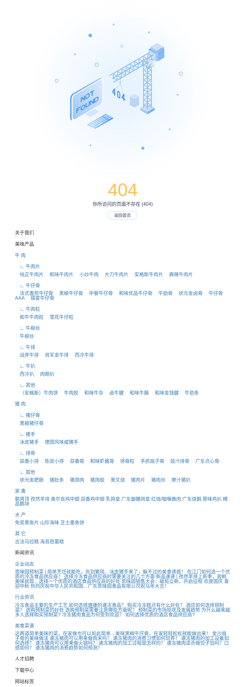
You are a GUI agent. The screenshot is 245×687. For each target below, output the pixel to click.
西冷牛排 (82, 355)
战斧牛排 (27, 355)
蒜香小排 (27, 461)
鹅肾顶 (22, 499)
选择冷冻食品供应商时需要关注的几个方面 (109, 576)
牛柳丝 (24, 336)
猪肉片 (135, 479)
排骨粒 (124, 461)
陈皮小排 (52, 461)
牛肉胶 (68, 392)
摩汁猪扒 (179, 479)
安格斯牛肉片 (146, 274)
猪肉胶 (95, 479)
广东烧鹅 (191, 499)
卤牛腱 (114, 392)
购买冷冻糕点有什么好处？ (156, 605)
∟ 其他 (25, 385)
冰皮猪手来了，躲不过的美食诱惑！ (147, 571)
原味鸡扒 (212, 499)
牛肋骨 (163, 293)
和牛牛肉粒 (29, 317)
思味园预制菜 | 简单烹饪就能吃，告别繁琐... (61, 571)
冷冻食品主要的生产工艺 (41, 605)
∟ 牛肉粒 (27, 309)
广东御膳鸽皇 (135, 499)
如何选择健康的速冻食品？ (97, 605)
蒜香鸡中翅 (93, 499)
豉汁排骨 (177, 461)
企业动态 (24, 564)
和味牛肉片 (59, 274)
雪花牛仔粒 (59, 317)
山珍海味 (49, 522)
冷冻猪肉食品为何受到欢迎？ (93, 614)
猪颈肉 (74, 479)
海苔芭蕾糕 (52, 541)
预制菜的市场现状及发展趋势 (169, 609)
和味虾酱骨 (99, 461)
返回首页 (122, 215)
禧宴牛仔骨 (40, 298)
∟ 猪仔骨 (27, 415)
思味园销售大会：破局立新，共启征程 (162, 581)
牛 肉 (20, 255)
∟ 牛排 (25, 347)
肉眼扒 (44, 374)
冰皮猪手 (27, 442)
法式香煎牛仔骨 (34, 293)
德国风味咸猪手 (59, 442)
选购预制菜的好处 (45, 609)
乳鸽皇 (113, 499)
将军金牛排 (54, 355)
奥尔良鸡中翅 (65, 499)
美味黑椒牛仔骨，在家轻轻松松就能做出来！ (163, 633)
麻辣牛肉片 (178, 274)
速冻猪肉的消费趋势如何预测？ (68, 647)
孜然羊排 (40, 499)
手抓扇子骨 (150, 461)
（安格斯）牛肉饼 (36, 392)
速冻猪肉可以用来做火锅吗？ (66, 643)
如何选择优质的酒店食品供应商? (160, 614)
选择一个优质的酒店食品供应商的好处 (79, 581)
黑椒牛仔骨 (68, 293)
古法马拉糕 (27, 541)
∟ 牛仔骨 (27, 285)
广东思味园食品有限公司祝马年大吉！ (128, 586)
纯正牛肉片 (29, 274)
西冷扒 (24, 374)
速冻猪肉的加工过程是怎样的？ (132, 643)
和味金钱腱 (164, 392)
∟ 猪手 (25, 434)
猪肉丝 (156, 479)
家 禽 (20, 490)
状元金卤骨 (188, 293)
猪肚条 (54, 479)
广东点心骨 (205, 461)
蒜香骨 (74, 461)
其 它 (20, 533)
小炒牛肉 (87, 274)
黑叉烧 (115, 479)
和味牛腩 (137, 392)
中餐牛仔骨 (98, 293)
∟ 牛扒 (25, 366)
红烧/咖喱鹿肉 (166, 499)
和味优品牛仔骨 (133, 293)
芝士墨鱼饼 (72, 522)
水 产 (20, 514)
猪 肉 (20, 403)
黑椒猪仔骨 (29, 423)
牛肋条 (189, 392)
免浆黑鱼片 (27, 522)
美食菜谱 (24, 625)
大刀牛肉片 (114, 274)
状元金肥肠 (29, 479)
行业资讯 (24, 597)
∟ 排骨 (25, 453)
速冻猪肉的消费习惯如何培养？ (146, 638)
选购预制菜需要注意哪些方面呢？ (101, 609)
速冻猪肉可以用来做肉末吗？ (81, 638)
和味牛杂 (91, 392)
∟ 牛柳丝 (27, 328)
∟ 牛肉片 (27, 266)
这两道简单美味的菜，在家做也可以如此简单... (64, 633)
